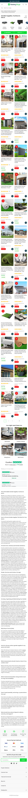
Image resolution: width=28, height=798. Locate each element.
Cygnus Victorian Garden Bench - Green (6, 406)
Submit (23, 760)
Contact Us (14, 723)
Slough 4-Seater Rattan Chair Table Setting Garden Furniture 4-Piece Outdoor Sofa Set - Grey (20, 241)
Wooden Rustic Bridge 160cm (5, 77)
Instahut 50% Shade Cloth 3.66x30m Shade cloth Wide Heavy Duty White (7, 214)
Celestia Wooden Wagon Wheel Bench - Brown (6, 187)
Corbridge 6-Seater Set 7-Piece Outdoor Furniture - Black (6, 160)
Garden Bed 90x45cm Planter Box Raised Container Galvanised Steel (20, 380)
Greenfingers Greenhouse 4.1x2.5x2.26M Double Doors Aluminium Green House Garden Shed (7, 241)
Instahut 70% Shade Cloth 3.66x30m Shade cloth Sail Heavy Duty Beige (20, 352)
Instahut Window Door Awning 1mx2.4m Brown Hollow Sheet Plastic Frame (7, 380)
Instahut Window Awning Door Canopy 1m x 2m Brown (20, 188)
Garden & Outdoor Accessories (10, 11)
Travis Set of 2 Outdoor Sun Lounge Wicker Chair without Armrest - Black (21, 214)
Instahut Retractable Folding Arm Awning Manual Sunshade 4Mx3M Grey (21, 132)
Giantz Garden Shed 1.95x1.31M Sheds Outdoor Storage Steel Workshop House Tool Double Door (7, 132)
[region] (14, 1)
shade (2, 651)
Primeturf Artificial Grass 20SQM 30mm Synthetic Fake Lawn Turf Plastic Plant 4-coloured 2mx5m (21, 104)
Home (2, 11)
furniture (18, 667)
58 (19, 420)
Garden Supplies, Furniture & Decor (8, 12)
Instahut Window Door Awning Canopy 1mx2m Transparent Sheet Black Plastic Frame (6, 297)
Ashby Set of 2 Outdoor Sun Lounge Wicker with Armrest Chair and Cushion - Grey (21, 324)
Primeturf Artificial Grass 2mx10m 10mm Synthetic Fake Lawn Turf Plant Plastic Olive (7, 325)
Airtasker (10, 706)
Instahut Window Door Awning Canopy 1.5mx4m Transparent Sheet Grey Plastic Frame (20, 51)
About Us (3, 781)
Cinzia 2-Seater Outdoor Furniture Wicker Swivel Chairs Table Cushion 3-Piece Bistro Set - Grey (20, 269)
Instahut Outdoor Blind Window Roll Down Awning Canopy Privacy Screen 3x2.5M (20, 160)
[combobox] (14, 8)
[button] (2, 4)
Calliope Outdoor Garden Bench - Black (6, 103)
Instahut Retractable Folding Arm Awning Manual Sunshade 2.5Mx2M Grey (21, 296)
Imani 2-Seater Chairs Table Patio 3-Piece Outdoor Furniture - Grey (7, 50)
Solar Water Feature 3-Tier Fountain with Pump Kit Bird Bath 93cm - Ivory (20, 78)
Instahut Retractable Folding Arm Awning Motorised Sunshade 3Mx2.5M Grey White (7, 352)
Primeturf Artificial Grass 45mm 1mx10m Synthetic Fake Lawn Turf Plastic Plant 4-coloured (7, 269)
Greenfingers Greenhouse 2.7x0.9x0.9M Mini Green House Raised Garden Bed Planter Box (20, 407)
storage (24, 650)
